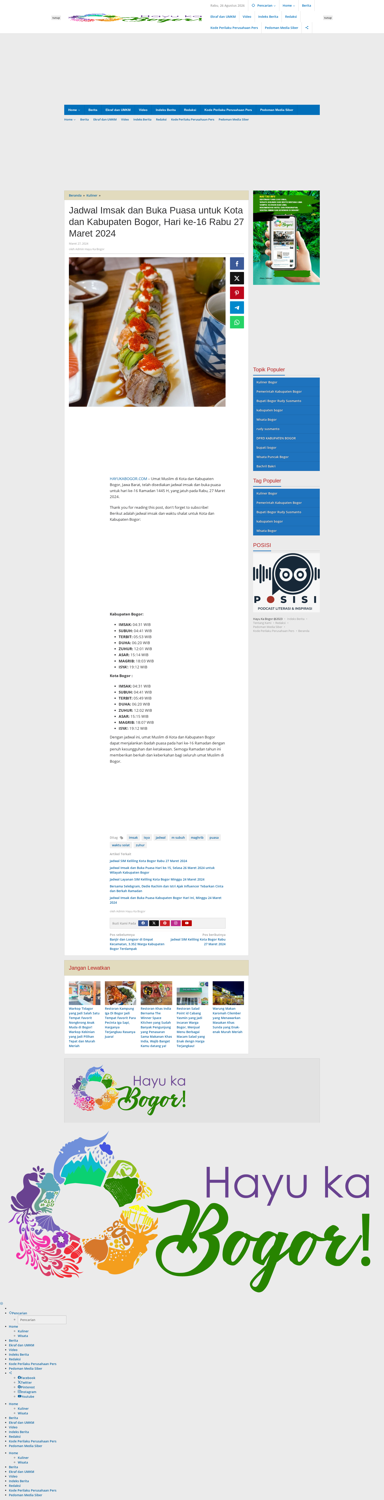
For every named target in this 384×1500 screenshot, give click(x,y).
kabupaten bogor (269, 410)
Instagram (28, 1392)
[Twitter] (154, 923)
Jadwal (161, 837)
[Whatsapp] (237, 322)
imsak (133, 837)
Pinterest (28, 1387)
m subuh (178, 837)
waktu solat (121, 845)
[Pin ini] (237, 293)
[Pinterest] (165, 923)
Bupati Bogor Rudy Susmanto (278, 401)
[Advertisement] (192, 69)
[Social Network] (307, 27)
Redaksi (280, 623)
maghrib (197, 837)
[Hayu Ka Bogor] (135, 17)
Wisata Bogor (266, 419)
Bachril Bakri (266, 466)
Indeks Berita (295, 619)
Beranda (303, 631)
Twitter (26, 1382)
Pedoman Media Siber (267, 627)
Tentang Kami (262, 623)
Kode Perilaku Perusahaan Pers (273, 631)
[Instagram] (176, 923)
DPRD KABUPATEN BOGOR (276, 438)
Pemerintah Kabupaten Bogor (279, 391)
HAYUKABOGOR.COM (128, 478)
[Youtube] (187, 923)
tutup (56, 18)
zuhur (140, 845)
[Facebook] (143, 923)
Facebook (28, 1378)
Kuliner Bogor (266, 382)
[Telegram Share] (237, 307)
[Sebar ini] (237, 263)
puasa (214, 837)
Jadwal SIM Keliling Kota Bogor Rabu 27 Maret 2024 (148, 861)
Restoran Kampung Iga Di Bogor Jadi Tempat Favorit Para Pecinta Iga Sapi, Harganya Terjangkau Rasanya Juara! (120, 1022)
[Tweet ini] (237, 278)
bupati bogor (266, 447)
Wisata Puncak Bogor (272, 457)
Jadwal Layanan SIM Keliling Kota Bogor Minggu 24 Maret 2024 (157, 879)
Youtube (27, 1396)
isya (147, 837)
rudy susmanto (268, 429)
